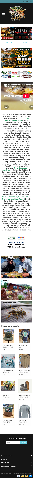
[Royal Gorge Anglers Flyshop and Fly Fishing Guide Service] (20, 13)
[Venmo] (30, 475)
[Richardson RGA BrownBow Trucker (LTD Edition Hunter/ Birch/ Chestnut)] (8, 411)
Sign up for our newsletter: (16, 438)
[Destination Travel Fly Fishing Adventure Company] (27, 73)
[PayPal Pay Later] (26, 475)
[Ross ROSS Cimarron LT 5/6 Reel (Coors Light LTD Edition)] (8, 361)
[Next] (28, 34)
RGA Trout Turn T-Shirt (24, 346)
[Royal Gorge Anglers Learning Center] (6, 76)
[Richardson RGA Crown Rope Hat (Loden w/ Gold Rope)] (8, 336)
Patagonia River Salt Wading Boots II (24, 396)
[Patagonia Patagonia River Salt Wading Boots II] (25, 386)
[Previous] (5, 34)
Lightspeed (28, 473)
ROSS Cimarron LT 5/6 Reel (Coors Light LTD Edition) (8, 371)
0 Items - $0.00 (28, 1)
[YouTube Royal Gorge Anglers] (19, 447)
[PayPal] (22, 475)
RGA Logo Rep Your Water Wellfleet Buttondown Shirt (24, 371)
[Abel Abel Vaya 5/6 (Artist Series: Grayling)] (8, 386)
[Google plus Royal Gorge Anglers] (16, 447)
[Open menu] (3, 13)
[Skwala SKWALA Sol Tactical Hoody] (25, 411)
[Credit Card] (18, 475)
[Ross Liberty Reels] (16, 33)
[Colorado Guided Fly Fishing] (6, 73)
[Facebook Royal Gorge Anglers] (10, 447)
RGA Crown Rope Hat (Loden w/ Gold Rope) (8, 346)
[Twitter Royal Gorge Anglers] (13, 447)
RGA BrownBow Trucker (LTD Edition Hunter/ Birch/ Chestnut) (7, 421)
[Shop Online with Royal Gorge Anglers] (16, 73)
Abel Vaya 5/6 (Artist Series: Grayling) (6, 396)
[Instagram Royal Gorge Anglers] (22, 447)
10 (26, 42)
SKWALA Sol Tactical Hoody (23, 421)
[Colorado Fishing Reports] (16, 76)
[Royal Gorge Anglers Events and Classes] (27, 76)
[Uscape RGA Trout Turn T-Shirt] (25, 336)
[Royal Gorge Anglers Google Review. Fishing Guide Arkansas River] (21, 238)
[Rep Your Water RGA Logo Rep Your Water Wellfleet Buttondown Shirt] (25, 361)
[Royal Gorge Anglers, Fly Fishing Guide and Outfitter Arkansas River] (12, 238)
